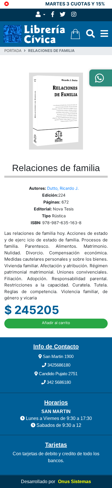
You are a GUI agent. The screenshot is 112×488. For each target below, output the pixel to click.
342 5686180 (58, 382)
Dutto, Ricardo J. (63, 188)
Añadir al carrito (56, 322)
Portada (13, 50)
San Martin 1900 (58, 356)
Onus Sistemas (74, 481)
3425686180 (58, 365)
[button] (40, 15)
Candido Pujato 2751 (58, 373)
